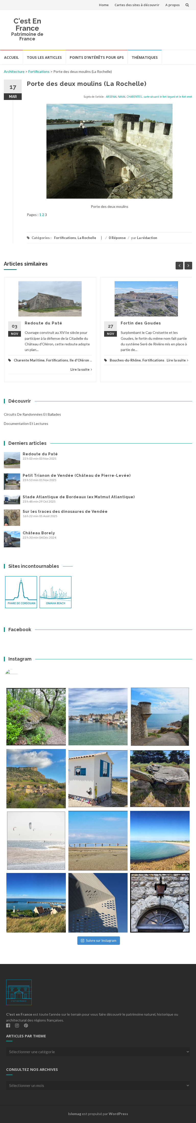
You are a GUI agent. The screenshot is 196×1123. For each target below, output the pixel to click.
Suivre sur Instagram (101, 940)
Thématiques (145, 57)
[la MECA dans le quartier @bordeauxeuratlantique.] (98, 903)
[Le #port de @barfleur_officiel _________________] (98, 716)
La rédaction (147, 238)
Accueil (11, 57)
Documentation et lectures (26, 423)
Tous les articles (44, 57)
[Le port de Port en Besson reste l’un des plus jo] (36, 903)
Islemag (74, 1113)
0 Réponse (117, 238)
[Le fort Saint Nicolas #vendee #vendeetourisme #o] (160, 716)
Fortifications (39, 71)
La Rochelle (87, 238)
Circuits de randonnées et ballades (32, 414)
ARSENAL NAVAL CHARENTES (124, 96)
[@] (19, 675)
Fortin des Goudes (141, 323)
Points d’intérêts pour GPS (97, 57)
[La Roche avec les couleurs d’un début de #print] (36, 779)
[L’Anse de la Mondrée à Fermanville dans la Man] (160, 840)
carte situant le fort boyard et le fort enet (168, 96)
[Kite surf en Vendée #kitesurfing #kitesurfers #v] (36, 840)
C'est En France (27, 24)
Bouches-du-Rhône (125, 360)
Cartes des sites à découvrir (137, 5)
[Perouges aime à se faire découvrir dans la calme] (160, 903)
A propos (172, 5)
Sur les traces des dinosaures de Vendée (65, 511)
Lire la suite (80, 369)
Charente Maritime (29, 360)
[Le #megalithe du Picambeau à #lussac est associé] (36, 716)
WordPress (118, 1113)
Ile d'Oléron (79, 360)
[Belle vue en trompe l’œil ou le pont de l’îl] (98, 840)
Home (104, 5)
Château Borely (39, 533)
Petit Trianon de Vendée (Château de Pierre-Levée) (77, 475)
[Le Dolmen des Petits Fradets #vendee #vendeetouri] (160, 779)
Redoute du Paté (43, 323)
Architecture (14, 71)
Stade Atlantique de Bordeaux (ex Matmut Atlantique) (79, 497)
